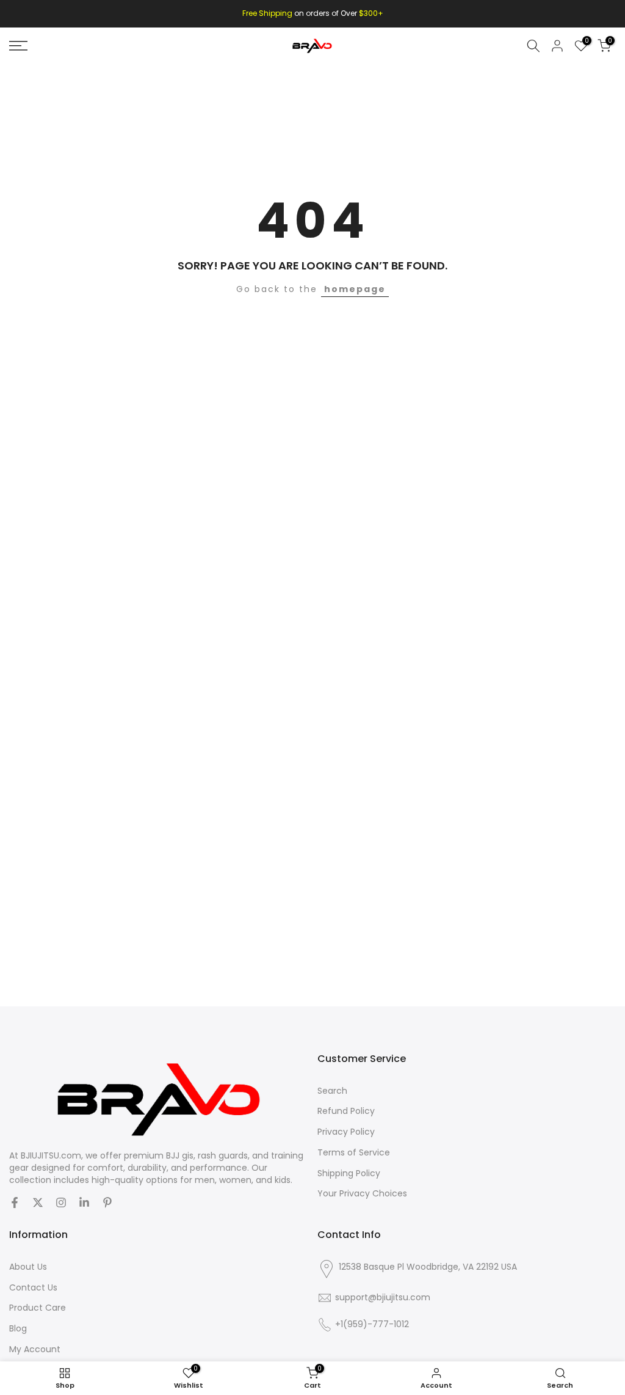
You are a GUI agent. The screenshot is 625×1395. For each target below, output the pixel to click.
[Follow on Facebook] (14, 1202)
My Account (34, 1349)
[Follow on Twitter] (37, 1202)
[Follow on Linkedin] (84, 1202)
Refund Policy (346, 1111)
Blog (18, 1329)
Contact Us (33, 1288)
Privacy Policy (346, 1132)
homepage (355, 289)
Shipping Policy (348, 1173)
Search (332, 1091)
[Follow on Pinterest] (107, 1202)
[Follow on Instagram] (61, 1202)
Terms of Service (353, 1153)
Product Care (37, 1308)
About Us (28, 1267)
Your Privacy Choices (362, 1193)
